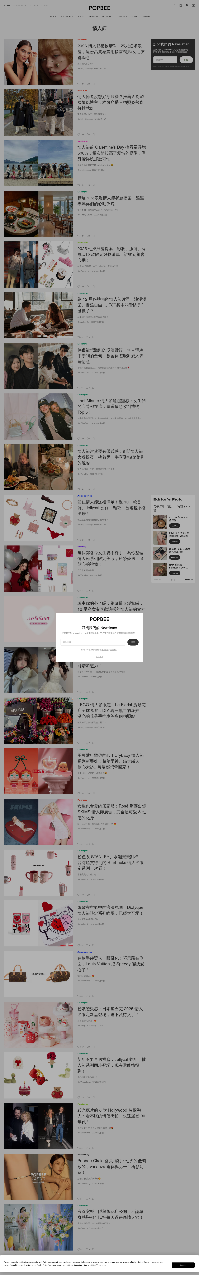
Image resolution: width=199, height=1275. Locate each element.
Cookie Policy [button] (42, 1265)
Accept (183, 1265)
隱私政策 (113, 649)
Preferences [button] (101, 1265)
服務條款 (105, 649)
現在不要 (99, 656)
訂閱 (133, 642)
